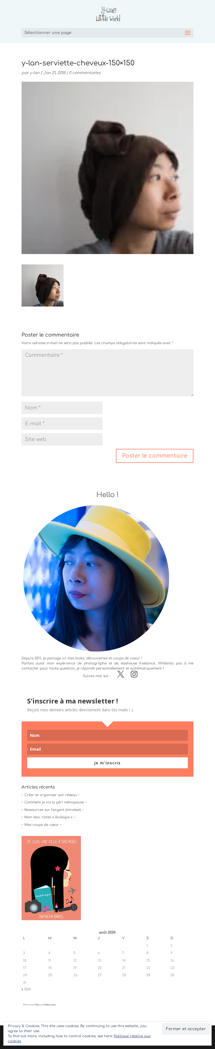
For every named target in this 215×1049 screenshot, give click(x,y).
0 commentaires (85, 73)
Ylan (37, 1005)
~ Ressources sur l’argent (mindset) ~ (53, 810)
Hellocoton (50, 1005)
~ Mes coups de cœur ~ (42, 825)
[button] (43, 285)
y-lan (34, 73)
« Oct (26, 989)
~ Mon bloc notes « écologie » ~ (48, 817)
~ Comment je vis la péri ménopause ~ (54, 802)
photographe (95, 663)
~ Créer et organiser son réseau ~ (51, 795)
